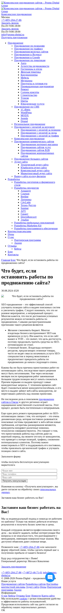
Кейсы (11, 595)
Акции (17, 590)
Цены (43, 587)
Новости (36, 595)
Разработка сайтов (36, 584)
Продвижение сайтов (13, 584)
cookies (23, 598)
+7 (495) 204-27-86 (11, 20)
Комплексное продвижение (16, 14)
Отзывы (20, 595)
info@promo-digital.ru (12, 34)
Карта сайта (48, 595)
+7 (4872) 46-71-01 (32, 572)
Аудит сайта (32, 587)
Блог (28, 595)
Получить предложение (14, 37)
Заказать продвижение (13, 566)
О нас (4, 595)
